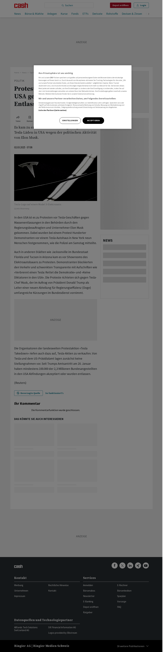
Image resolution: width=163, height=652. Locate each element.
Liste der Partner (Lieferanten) (53, 110)
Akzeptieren (93, 120)
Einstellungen (70, 120)
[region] (82, 97)
